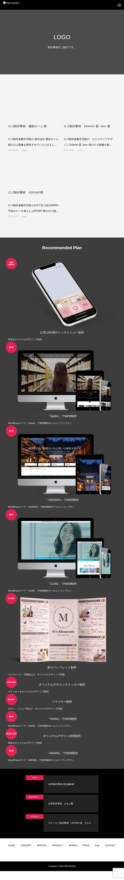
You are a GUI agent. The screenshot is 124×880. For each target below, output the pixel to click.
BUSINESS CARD (35, 797)
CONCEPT (26, 845)
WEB (34, 778)
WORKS (73, 845)
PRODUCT (57, 845)
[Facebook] (59, 854)
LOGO (24, 150)
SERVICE (42, 845)
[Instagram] (50, 854)
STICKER (34, 816)
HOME (11, 845)
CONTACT (110, 845)
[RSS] (74, 854)
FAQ (97, 845)
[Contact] (69, 854)
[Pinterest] (64, 854)
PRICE (86, 845)
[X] (54, 854)
